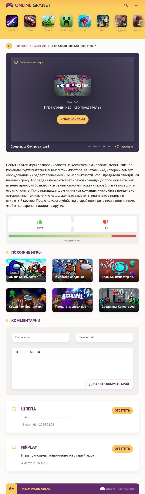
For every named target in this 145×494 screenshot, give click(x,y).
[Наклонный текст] (24, 352)
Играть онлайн (72, 119)
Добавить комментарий (109, 384)
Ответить (122, 410)
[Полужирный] (16, 352)
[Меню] (136, 5)
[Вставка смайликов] (31, 352)
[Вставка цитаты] (39, 352)
